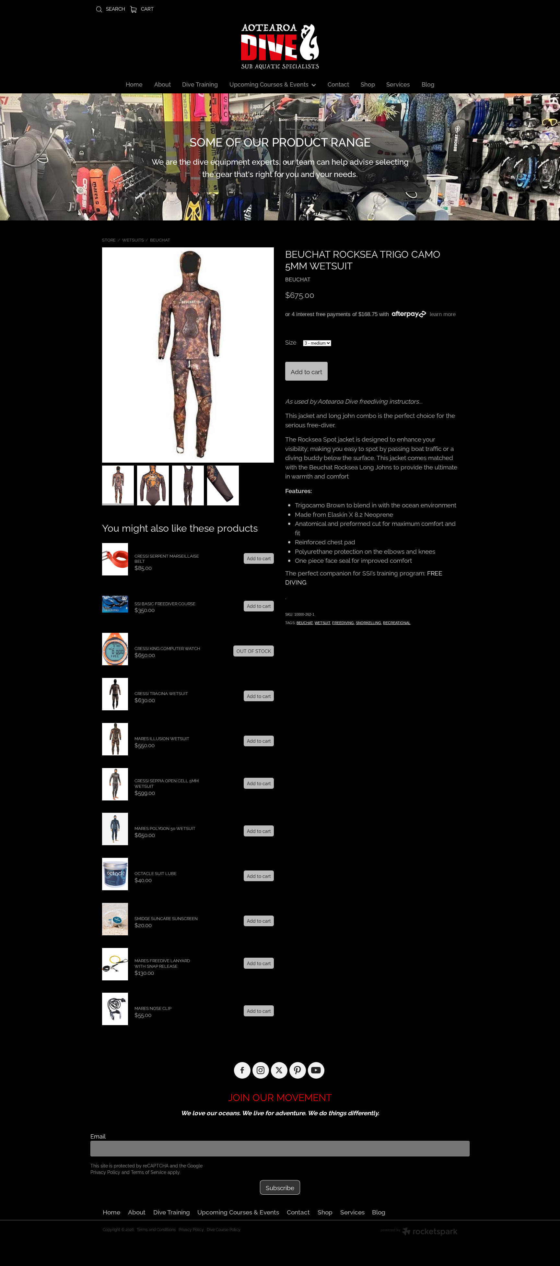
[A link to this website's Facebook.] (242, 1070)
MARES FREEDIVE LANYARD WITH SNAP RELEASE (162, 963)
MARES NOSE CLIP (152, 1008)
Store (109, 240)
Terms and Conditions (156, 1229)
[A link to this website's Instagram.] (260, 1070)
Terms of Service (148, 1172)
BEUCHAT (160, 240)
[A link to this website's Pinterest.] (297, 1070)
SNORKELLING (368, 623)
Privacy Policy (105, 1172)
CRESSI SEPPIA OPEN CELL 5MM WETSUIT (166, 783)
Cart (147, 8)
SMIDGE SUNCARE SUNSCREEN (166, 918)
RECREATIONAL (396, 623)
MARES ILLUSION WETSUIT (161, 738)
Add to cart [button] (306, 371)
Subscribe (280, 1187)
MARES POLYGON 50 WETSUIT (164, 828)
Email (98, 1136)
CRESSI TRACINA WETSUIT (161, 693)
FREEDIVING (343, 623)
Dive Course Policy (223, 1229)
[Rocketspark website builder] (419, 1232)
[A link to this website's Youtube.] (316, 1070)
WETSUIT (322, 623)
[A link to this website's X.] (279, 1070)
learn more (443, 314)
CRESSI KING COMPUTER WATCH (167, 648)
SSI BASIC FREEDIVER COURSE (164, 603)
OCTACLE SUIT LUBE (155, 873)
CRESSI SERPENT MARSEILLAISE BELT (166, 558)
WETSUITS (133, 240)
